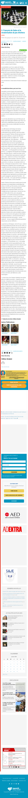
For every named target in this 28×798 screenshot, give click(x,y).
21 (7, 669)
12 (23, 664)
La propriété (15, 778)
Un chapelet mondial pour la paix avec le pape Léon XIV (16, 624)
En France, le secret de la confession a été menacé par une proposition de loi (16, 637)
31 (17, 671)
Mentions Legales (6, 780)
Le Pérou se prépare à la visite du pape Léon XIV (12, 601)
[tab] (8, 749)
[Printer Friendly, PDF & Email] (23, 50)
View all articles (5, 367)
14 (7, 666)
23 (14, 669)
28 (7, 671)
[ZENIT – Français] (8, 2)
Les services (22, 778)
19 (23, 666)
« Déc (4, 674)
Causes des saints (5, 7)
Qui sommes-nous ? (7, 778)
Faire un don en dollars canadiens (14, 385)
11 (20, 664)
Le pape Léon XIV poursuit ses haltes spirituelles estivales (9, 704)
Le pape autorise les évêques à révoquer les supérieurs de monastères (16, 643)
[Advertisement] (14, 401)
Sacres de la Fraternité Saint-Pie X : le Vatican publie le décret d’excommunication (15, 617)
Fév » (6, 674)
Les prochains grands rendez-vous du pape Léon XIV (9, 694)
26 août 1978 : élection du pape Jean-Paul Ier (12, 591)
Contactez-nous (22, 780)
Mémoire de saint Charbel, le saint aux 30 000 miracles (16, 630)
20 (4, 669)
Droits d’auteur (14, 780)
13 (4, 666)
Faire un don (14, 382)
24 (17, 669)
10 (17, 664)
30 (14, 671)
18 (20, 666)
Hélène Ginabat (17, 41)
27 (4, 671)
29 (10, 671)
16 (14, 666)
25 (20, 669)
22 (10, 669)
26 (23, 669)
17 (17, 666)
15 (10, 666)
